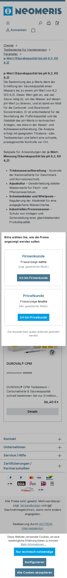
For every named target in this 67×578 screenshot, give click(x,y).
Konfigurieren (34, 562)
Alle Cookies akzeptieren (34, 572)
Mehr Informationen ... (33, 544)
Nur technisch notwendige (34, 552)
